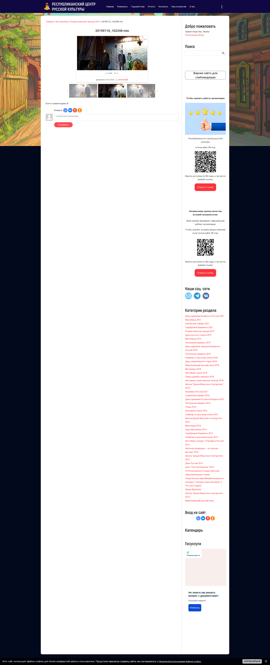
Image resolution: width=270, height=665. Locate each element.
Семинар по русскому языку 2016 (201, 414)
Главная (49, 21)
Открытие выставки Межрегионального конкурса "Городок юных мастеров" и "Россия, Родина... (204, 482)
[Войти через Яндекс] (75, 110)
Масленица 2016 (193, 425)
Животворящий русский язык (199, 500)
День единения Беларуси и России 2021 (204, 316)
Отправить (63, 125)
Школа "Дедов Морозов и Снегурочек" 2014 (204, 495)
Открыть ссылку (205, 187)
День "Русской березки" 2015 (199, 467)
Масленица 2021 (193, 320)
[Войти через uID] (65, 110)
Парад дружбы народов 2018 (199, 376)
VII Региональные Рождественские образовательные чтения (202, 473)
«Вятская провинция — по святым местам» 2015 (201, 450)
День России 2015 (194, 463)
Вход (201, 35)
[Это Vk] (205, 295)
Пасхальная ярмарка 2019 (198, 342)
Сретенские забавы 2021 (197, 323)
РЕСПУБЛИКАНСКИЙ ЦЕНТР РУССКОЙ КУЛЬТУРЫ (73, 6)
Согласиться (252, 661)
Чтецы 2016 (190, 407)
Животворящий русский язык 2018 (202, 365)
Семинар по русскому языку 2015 (201, 437)
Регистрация (191, 35)
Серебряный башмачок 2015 (199, 433)
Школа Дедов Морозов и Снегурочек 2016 (203, 420)
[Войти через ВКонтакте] (70, 110)
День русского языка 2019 (198, 335)
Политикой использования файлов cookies (180, 661)
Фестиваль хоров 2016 (196, 410)
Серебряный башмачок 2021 (199, 327)
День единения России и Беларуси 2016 (204, 399)
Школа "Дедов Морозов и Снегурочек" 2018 (204, 386)
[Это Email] (188, 295)
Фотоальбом (62, 21)
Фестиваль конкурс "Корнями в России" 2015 (204, 443)
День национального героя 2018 (201, 361)
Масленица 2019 (193, 339)
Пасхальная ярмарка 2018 (198, 354)
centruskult (123, 79)
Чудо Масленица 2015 (196, 429)
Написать (195, 607)
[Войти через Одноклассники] (80, 110)
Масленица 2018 (193, 369)
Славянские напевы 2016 (197, 395)
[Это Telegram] (197, 295)
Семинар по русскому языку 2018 (201, 357)
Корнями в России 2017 (196, 391)
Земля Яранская (193, 489)
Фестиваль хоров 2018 (196, 373)
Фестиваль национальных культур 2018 (204, 380)
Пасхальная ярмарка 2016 (198, 403)
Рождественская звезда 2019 (85, 21)
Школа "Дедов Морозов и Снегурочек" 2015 (204, 458)
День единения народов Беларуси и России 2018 (202, 348)
